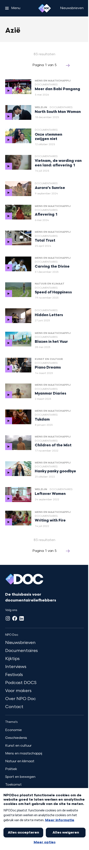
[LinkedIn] (21, 618)
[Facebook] (14, 618)
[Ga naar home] (44, 8)
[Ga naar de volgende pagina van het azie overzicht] (68, 65)
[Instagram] (7, 618)
